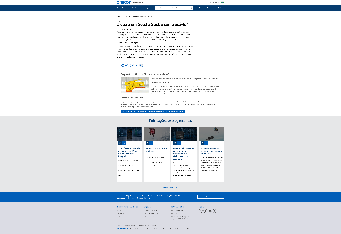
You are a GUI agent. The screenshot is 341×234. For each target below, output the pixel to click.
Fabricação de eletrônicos (137, 229)
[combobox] (174, 7)
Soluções (134, 8)
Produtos (128, 8)
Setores (141, 8)
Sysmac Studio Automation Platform (157, 229)
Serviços (147, 8)
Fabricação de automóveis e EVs (179, 229)
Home (118, 16)
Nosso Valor (120, 8)
